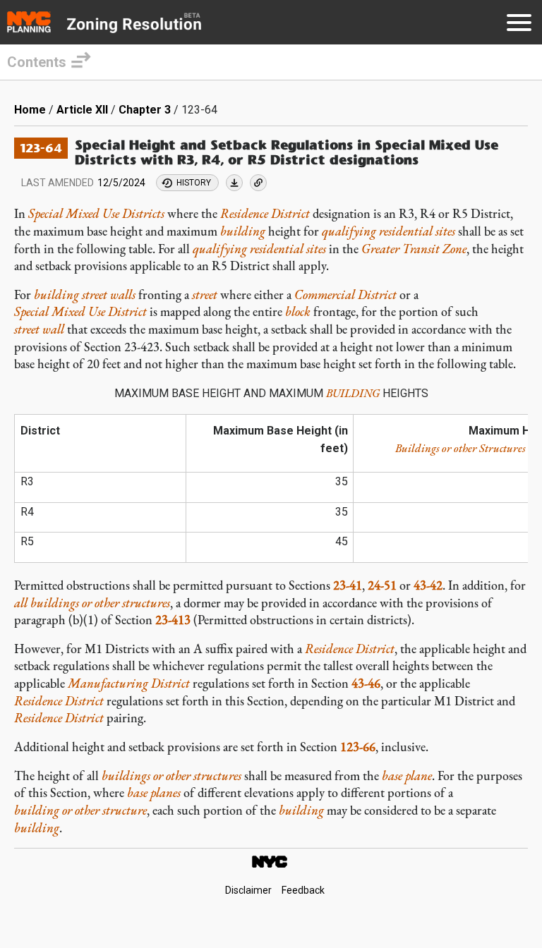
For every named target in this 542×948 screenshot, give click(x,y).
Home (30, 109)
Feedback (303, 890)
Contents (36, 62)
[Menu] (519, 25)
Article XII (82, 109)
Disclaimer (248, 890)
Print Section (234, 182)
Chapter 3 (145, 109)
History (193, 183)
